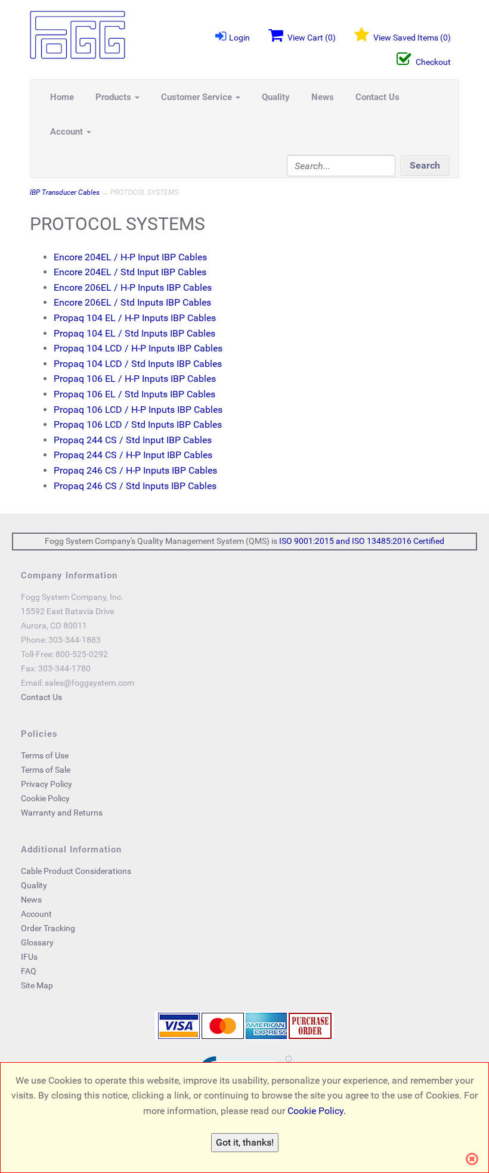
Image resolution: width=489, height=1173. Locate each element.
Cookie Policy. (316, 1110)
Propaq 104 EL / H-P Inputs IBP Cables (135, 317)
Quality (276, 97)
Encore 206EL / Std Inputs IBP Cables (132, 302)
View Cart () (311, 37)
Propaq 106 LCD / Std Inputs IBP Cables (138, 424)
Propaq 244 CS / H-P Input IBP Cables (133, 455)
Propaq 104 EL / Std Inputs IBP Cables (134, 333)
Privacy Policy (46, 784)
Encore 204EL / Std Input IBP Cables (130, 272)
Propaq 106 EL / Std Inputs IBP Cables (134, 394)
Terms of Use (45, 755)
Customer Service (197, 97)
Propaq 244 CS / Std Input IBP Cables (133, 440)
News (322, 97)
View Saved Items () (412, 37)
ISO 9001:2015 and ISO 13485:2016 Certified (361, 541)
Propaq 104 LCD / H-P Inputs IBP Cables (138, 348)
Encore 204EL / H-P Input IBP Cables (130, 257)
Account (67, 131)
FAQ (28, 971)
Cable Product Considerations (76, 871)
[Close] (475, 1159)
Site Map (37, 985)
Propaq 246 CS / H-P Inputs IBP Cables (135, 470)
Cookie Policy (45, 798)
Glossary (37, 942)
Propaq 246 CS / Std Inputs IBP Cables (135, 485)
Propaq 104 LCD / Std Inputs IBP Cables (138, 363)
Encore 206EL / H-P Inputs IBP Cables (133, 287)
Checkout (433, 62)
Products (114, 97)
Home (62, 97)
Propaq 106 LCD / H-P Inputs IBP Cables (138, 409)
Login (239, 37)
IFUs (29, 957)
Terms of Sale (45, 769)
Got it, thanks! (245, 1142)
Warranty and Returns (62, 812)
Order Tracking (48, 928)
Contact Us (377, 97)
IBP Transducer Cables (65, 192)
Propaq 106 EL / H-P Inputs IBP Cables (135, 378)
